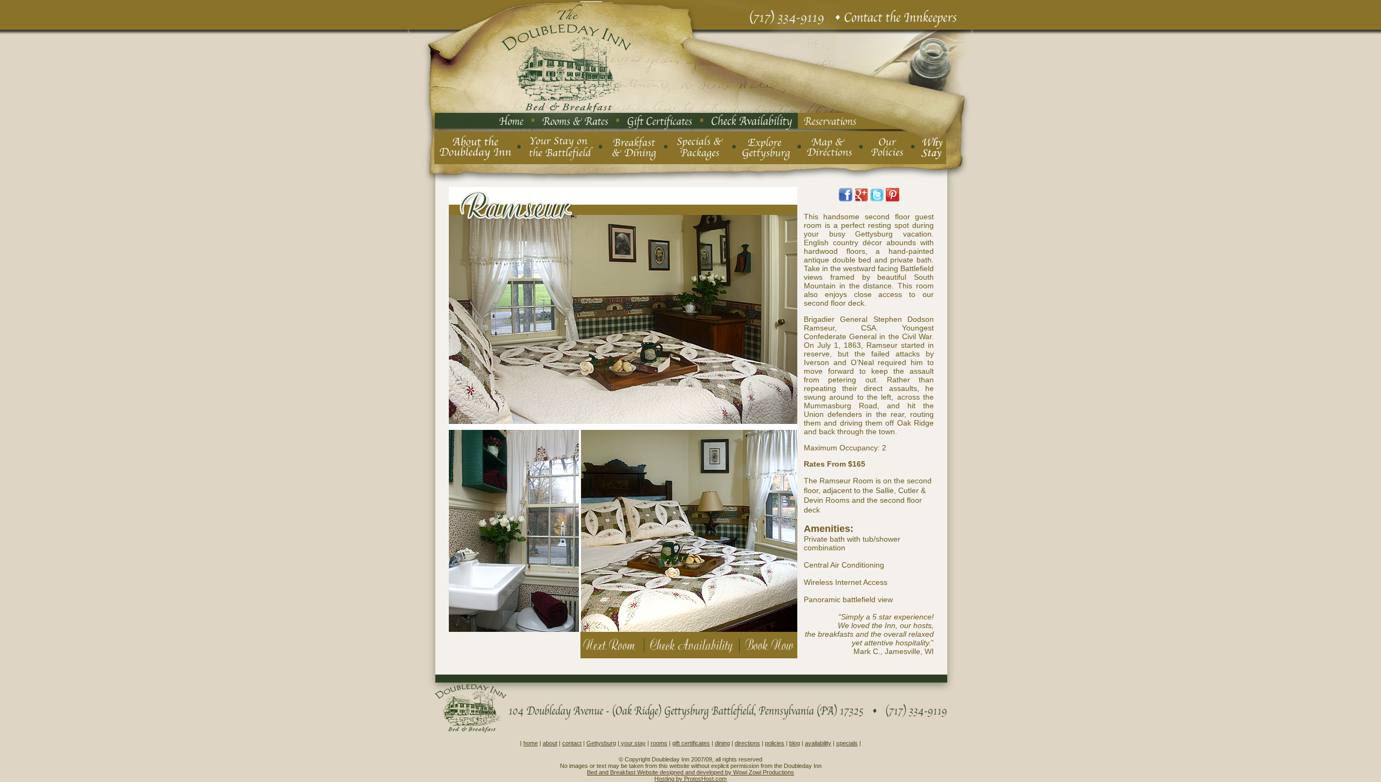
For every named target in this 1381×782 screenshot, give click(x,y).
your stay (632, 743)
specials (847, 743)
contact (572, 743)
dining (722, 743)
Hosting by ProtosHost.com (690, 779)
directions (747, 743)
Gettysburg (601, 743)
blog (794, 743)
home (530, 743)
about (550, 743)
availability (818, 743)
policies (774, 743)
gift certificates (691, 743)
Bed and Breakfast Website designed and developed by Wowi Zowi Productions (690, 772)
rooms (659, 743)
